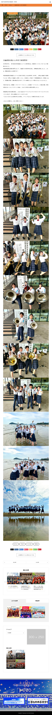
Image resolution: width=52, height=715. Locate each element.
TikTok (36, 544)
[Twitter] (24, 689)
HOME (19, 693)
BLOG (22, 693)
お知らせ (14, 13)
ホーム (15, 544)
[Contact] (29, 689)
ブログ (22, 544)
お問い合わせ (32, 693)
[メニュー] (50, 2)
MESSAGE (26, 693)
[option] (13, 582)
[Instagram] (22, 689)
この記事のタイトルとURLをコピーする (26, 55)
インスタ (29, 544)
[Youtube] (27, 689)
